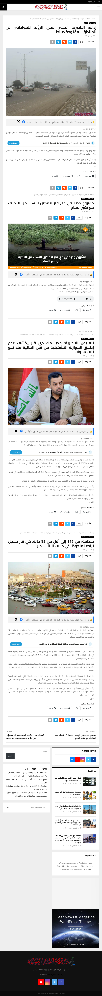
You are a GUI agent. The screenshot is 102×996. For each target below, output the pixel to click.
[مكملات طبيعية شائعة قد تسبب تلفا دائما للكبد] (89, 795)
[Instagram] (47, 982)
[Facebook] (61, 982)
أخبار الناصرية (92, 23)
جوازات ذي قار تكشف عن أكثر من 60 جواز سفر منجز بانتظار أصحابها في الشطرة (68, 822)
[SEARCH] (8, 807)
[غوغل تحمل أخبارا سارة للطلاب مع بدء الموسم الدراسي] (89, 781)
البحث (45, 751)
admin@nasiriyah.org (55, 974)
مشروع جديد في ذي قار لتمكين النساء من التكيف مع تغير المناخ (75, 736)
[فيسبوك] (23, 122)
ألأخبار (86, 23)
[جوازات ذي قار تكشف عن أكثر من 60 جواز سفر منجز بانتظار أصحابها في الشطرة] (89, 823)
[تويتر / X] (18, 122)
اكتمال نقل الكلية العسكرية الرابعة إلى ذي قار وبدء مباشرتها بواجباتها (25, 736)
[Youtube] (41, 982)
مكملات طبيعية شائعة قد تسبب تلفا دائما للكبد (68, 793)
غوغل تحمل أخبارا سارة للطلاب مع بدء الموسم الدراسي (68, 779)
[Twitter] (54, 982)
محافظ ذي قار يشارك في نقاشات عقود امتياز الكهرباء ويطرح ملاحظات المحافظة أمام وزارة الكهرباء (68, 839)
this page (87, 869)
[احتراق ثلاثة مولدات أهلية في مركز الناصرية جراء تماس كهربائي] (89, 809)
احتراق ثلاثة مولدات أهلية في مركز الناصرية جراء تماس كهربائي (68, 807)
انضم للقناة (13, 143)
